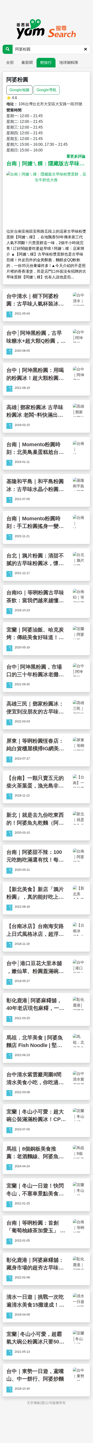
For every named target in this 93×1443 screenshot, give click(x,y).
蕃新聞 (27, 62)
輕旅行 (46, 62)
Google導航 (46, 90)
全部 (10, 62)
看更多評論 (75, 156)
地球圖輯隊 (68, 62)
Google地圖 (19, 90)
